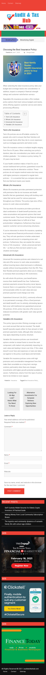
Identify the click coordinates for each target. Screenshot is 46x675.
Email (6, 463)
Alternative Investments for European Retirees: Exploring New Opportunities (31, 399)
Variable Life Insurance (14, 125)
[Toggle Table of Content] (23, 114)
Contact (13, 671)
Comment (8, 427)
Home (5, 671)
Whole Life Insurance (13, 119)
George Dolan (31, 52)
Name (7, 455)
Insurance (14, 380)
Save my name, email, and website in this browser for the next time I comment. (22, 484)
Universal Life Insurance (14, 122)
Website (7, 472)
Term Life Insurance (13, 117)
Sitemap (23, 671)
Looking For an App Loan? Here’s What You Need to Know (11, 399)
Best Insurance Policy (31, 380)
